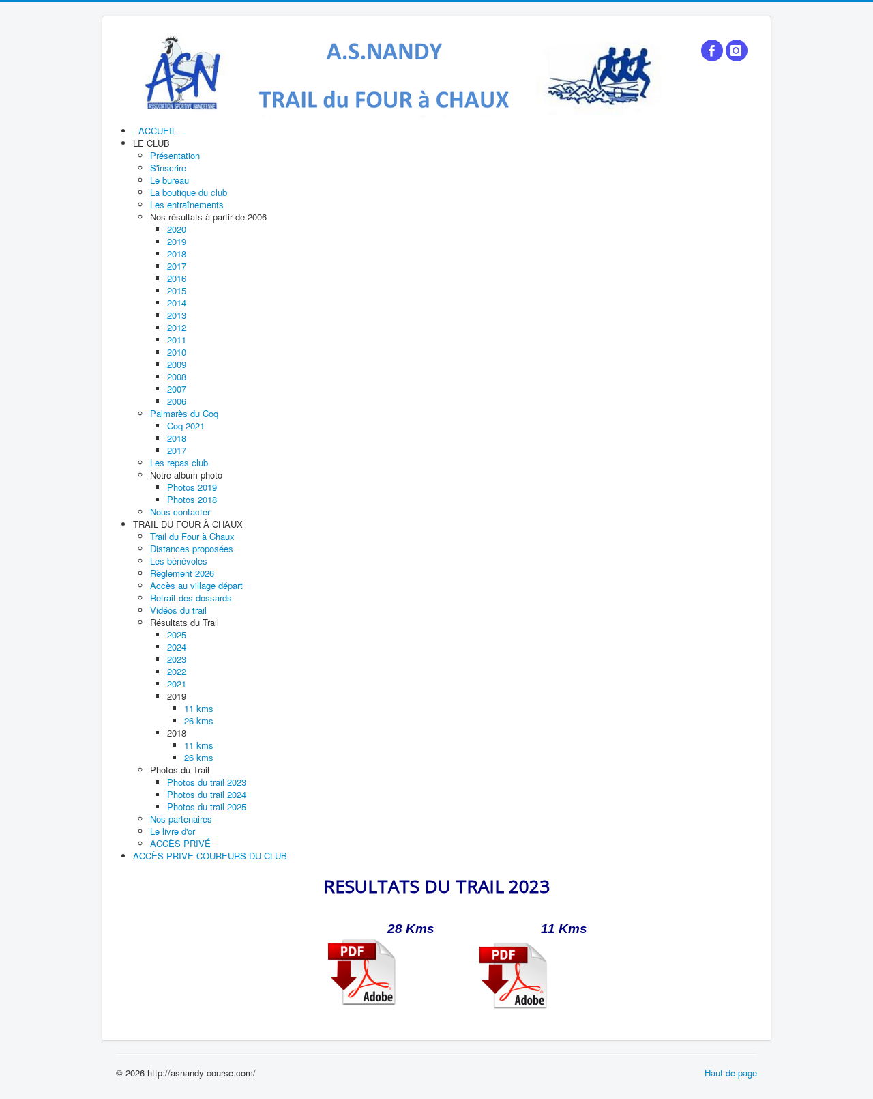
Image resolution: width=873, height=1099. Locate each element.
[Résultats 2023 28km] (362, 972)
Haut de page (731, 1072)
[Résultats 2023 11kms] (513, 975)
